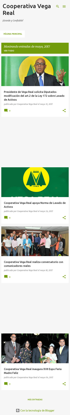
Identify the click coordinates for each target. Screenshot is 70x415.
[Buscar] (58, 6)
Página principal (13, 34)
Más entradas (35, 399)
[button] (64, 111)
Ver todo (9, 51)
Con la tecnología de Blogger (37, 410)
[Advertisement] (35, 142)
